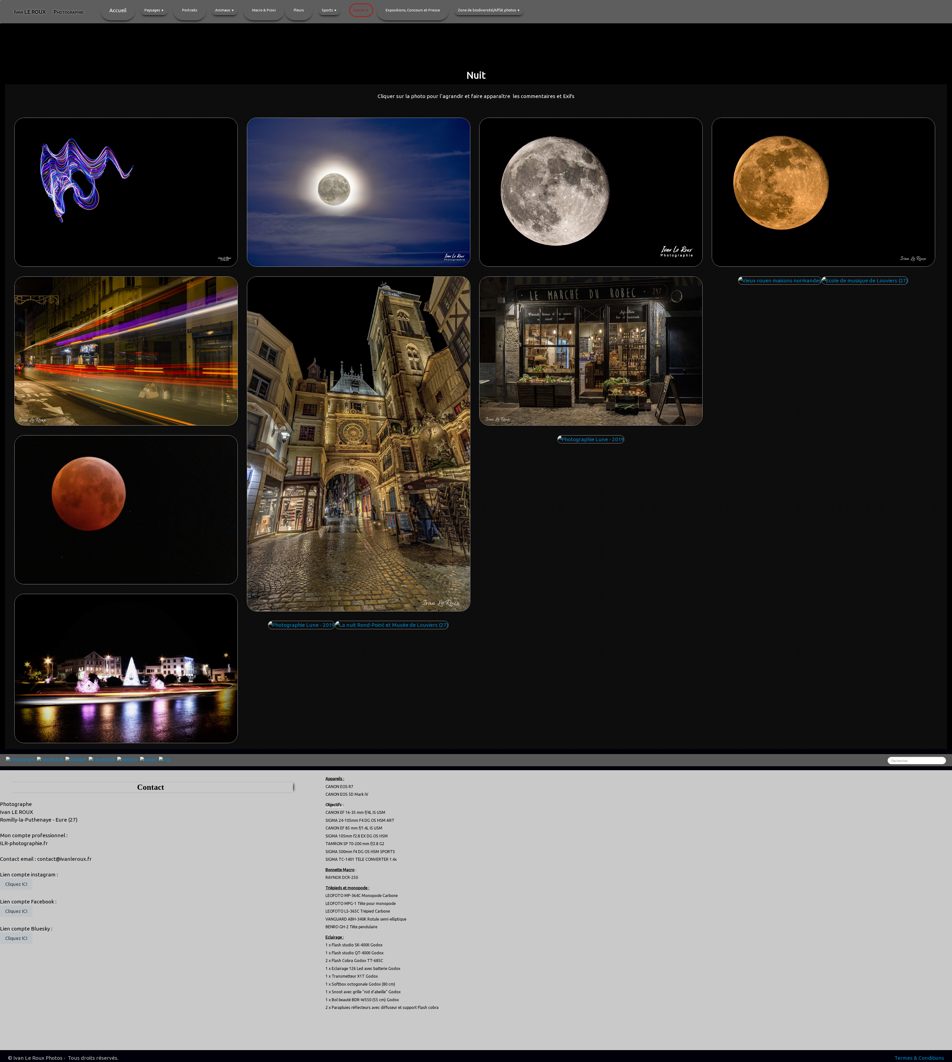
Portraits (189, 10)
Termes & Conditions (919, 1058)
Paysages (154, 10)
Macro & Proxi (264, 10)
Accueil (117, 10)
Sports (329, 10)
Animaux (224, 10)
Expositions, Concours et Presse (413, 10)
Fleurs (299, 10)
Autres (361, 10)
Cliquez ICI (16, 884)
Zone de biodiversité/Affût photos (489, 10)
